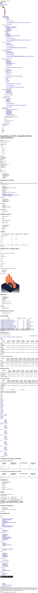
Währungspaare (8, 62)
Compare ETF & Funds (10, 52)
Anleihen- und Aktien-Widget (7, 544)
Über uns (3, 124)
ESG (7, 32)
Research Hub (8, 91)
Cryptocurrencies (9, 61)
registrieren (7, 592)
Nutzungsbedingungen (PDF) (7, 585)
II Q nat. (2, 399)
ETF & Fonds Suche (5, 560)
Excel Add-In (8, 98)
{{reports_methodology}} (33, 335)
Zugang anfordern (7, 123)
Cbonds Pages (8, 36)
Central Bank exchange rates (10, 63)
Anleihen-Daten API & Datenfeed (11, 109)
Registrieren (6, 4)
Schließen (1, 5)
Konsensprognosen (9, 72)
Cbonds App (8, 99)
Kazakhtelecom (4, 186)
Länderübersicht (4, 554)
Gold (7, 79)
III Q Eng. (5, 421)
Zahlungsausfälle (5, 535)
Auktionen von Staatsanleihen (7, 537)
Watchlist (7, 18)
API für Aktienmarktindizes (10, 114)
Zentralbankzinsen (9, 64)
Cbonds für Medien (9, 93)
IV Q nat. (2, 401)
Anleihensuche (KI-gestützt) (10, 27)
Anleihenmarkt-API (9, 111)
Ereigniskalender (9, 29)
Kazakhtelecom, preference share (7, 195)
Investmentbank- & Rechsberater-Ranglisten (13, 35)
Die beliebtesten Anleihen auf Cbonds (8, 525)
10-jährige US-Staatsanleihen (6, 526)
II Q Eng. (5, 415)
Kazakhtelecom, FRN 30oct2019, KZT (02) (8, 329)
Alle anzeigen (2, 330)
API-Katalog (8, 110)
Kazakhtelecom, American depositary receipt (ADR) (10, 194)
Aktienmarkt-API (9, 112)
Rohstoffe (7, 80)
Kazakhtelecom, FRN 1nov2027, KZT (7, 323)
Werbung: (3, 583)
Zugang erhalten (2, 273)
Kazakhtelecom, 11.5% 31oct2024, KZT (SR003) (8, 325)
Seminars (5, 96)
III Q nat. (2, 400)
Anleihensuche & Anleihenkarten (11, 26)
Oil (6, 78)
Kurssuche (8, 28)
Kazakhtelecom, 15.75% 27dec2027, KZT (7, 322)
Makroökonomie (9, 70)
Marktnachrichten (9, 90)
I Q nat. (2, 395)
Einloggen (2, 4)
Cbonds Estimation (5, 521)
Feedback (3, 584)
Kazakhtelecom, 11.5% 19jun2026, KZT (7, 324)
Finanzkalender (8, 30)
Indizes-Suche (8, 60)
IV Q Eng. (5, 428)
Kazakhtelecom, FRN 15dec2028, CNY (7, 319)
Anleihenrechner (9, 101)
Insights (8, 96)
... (2, 133)
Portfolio (7, 19)
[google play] (10, 577)
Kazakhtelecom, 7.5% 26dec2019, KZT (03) (8, 328)
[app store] (3, 577)
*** (3, 147)
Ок (0, 591)
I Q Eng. (5, 414)
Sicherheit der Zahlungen (6, 570)
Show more (2, 354)
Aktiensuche (8, 43)
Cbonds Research (9, 92)
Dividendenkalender (9, 44)
